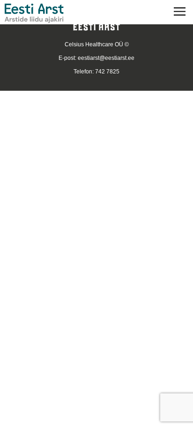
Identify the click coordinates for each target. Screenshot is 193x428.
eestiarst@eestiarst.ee (106, 58)
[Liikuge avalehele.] (34, 13)
